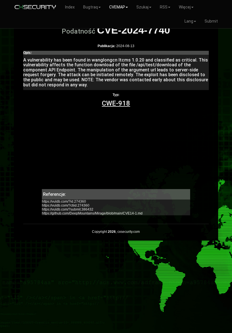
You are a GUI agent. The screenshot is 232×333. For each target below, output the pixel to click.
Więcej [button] (185, 7)
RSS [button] (163, 7)
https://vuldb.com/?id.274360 (64, 201)
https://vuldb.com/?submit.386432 (67, 209)
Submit (211, 21)
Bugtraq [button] (90, 7)
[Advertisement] (116, 149)
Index (70, 7)
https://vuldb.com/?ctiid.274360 (65, 205)
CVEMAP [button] (117, 7)
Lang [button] (188, 21)
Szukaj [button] (142, 7)
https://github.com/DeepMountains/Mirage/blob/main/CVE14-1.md (92, 213)
